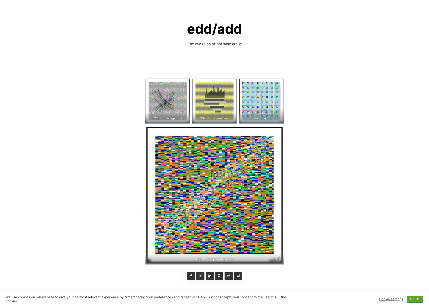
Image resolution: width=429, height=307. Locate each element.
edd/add (214, 29)
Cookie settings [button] (391, 299)
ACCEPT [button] (415, 299)
